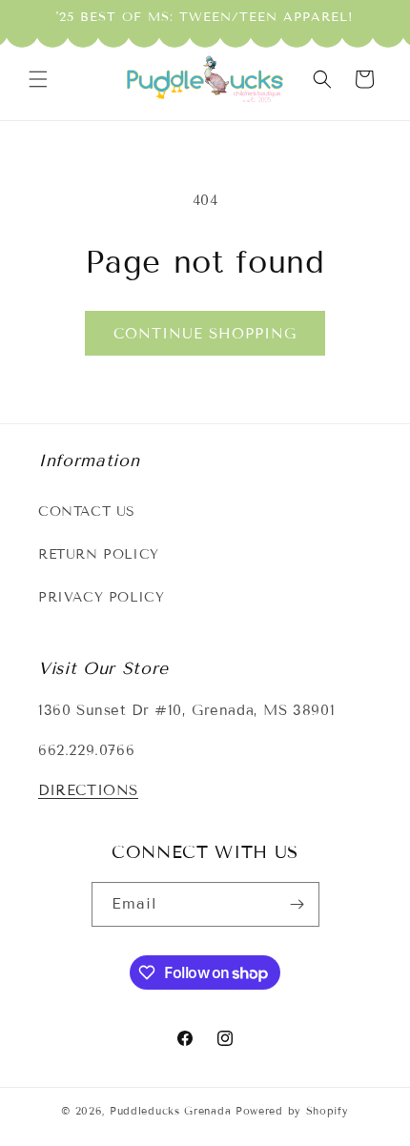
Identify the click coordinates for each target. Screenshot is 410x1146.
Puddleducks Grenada (170, 1110)
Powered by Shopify (292, 1110)
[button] (38, 79)
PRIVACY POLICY (101, 597)
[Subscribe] (297, 904)
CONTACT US (86, 511)
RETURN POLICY (98, 554)
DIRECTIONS (88, 790)
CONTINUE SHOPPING (205, 333)
